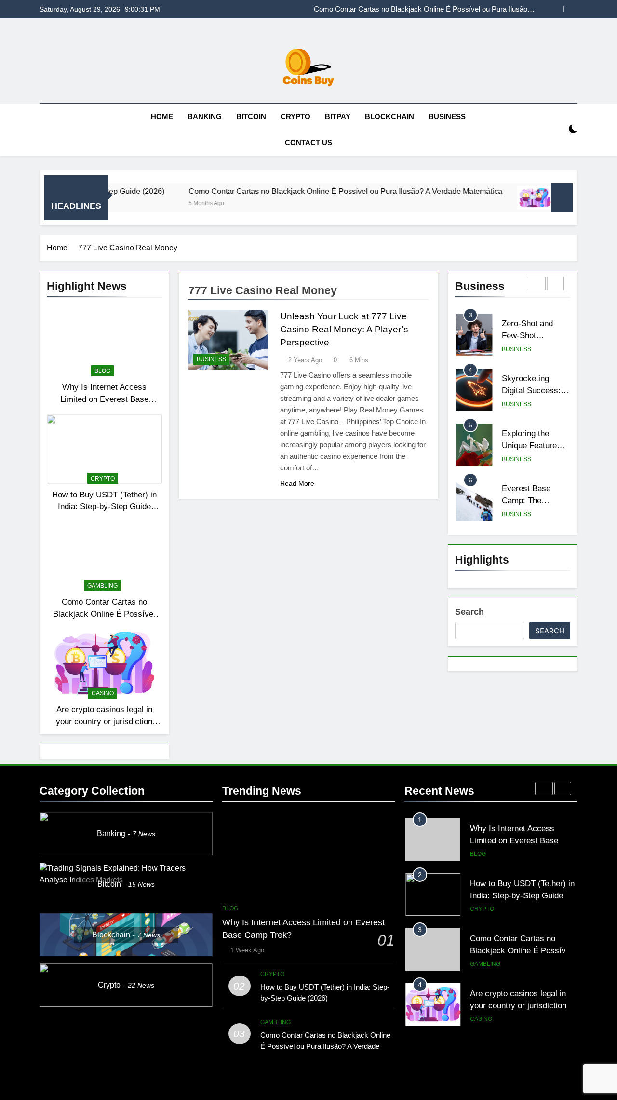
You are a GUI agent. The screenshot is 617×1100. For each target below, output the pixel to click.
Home (162, 116)
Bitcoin (251, 116)
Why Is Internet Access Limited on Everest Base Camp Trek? (104, 399)
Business (447, 116)
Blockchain (389, 116)
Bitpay (337, 116)
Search (469, 612)
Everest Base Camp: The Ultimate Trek (526, 500)
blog (102, 371)
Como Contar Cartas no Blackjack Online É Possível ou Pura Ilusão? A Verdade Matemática (425, 5)
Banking (205, 116)
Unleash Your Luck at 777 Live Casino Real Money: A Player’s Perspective (344, 329)
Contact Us (308, 142)
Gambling (102, 585)
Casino (103, 693)
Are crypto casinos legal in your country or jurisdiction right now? (436, 13)
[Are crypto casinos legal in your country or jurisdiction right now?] (504, 198)
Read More (297, 483)
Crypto (295, 116)
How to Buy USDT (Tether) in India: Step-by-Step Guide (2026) (104, 506)
